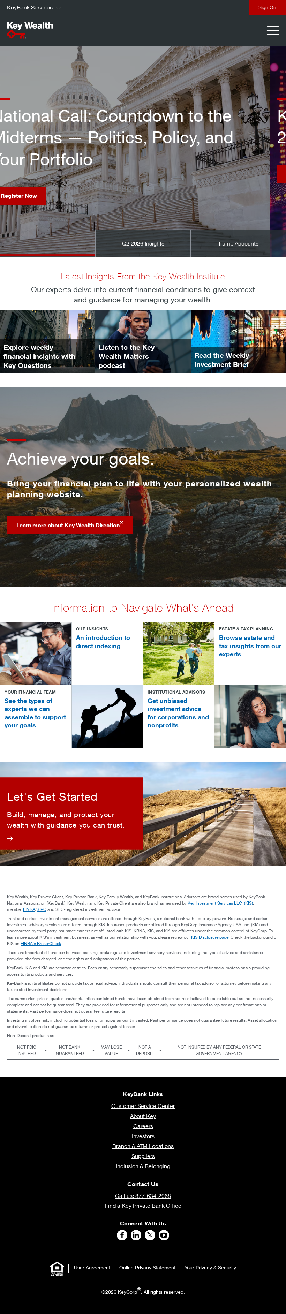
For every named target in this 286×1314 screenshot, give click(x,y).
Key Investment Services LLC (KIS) (220, 903)
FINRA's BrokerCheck (41, 943)
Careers (143, 1126)
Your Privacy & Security (210, 1267)
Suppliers (143, 1156)
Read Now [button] (30, 174)
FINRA (29, 909)
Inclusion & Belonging (143, 1166)
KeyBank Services (30, 7)
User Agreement (92, 1267)
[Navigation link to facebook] (122, 1235)
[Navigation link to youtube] (164, 1235)
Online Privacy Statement (147, 1267)
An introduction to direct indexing (103, 641)
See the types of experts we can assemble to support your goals (35, 713)
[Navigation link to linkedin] (136, 1235)
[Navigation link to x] (150, 1235)
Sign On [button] (267, 7)
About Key (143, 1115)
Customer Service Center (143, 1105)
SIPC (41, 909)
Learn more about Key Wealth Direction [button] (69, 524)
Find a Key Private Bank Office (143, 1205)
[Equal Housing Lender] (57, 1269)
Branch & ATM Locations (143, 1145)
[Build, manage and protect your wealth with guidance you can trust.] (71, 813)
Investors (143, 1136)
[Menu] (273, 30)
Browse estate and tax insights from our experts (250, 646)
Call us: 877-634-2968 (143, 1195)
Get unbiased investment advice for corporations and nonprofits (178, 713)
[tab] (47, 243)
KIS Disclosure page (209, 937)
